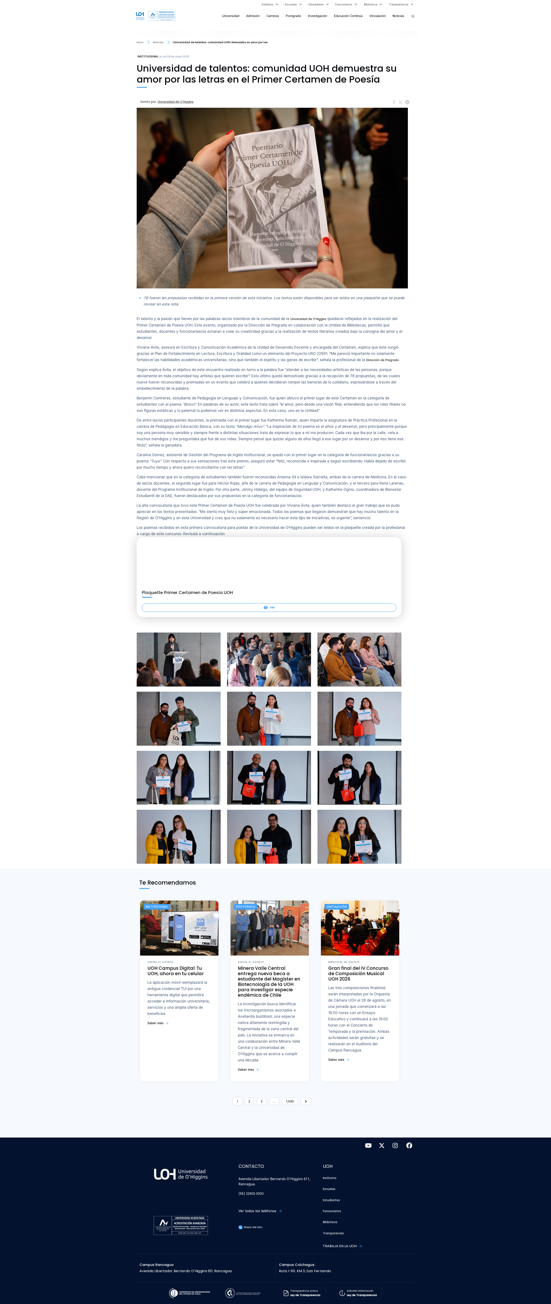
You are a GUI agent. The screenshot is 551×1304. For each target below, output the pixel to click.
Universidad (230, 16)
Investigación (317, 16)
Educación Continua (348, 16)
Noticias (398, 16)
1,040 (290, 1101)
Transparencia (399, 4)
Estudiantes (317, 4)
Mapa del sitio (252, 1227)
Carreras (272, 16)
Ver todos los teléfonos (257, 1211)
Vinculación (377, 16)
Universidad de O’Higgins (308, 319)
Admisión (253, 16)
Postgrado (293, 16)
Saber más (155, 1023)
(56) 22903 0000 (251, 1194)
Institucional (148, 56)
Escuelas (292, 4)
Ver (272, 607)
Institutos (268, 4)
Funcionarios (344, 4)
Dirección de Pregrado (382, 360)
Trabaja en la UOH (340, 1246)
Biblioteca (371, 4)
